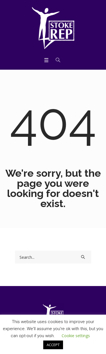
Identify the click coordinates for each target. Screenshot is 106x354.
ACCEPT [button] (53, 344)
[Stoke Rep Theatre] (53, 28)
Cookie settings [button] (76, 335)
